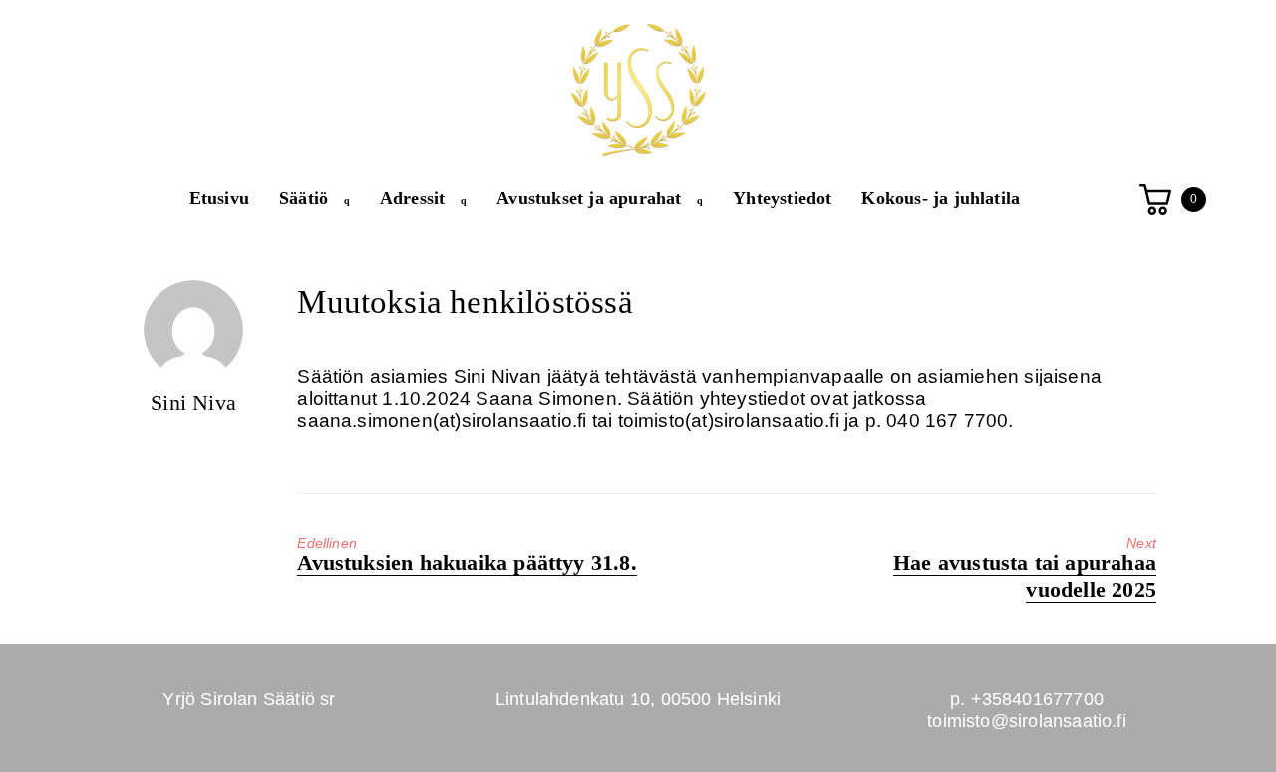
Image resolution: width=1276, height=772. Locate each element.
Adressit (413, 198)
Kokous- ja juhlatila (940, 198)
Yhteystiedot (782, 198)
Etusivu (219, 198)
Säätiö (303, 198)
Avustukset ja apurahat (588, 198)
